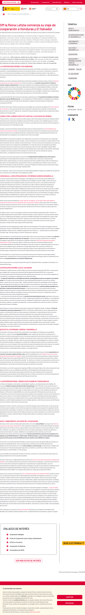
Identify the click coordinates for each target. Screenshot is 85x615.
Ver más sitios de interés (28, 560)
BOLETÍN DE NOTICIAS (10, 2)
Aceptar (69, 597)
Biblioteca (66, 2)
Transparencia (45, 2)
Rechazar (70, 603)
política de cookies (35, 612)
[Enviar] (57, 9)
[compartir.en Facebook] (69, 119)
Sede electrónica (56, 2)
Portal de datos (35, 2)
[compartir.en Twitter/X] (73, 119)
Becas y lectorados (77, 2)
